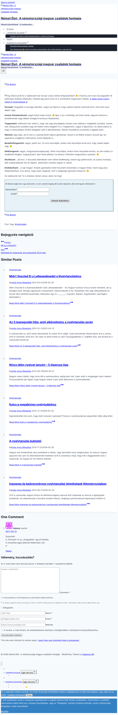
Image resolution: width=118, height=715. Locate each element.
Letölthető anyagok (13, 673)
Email (48, 619)
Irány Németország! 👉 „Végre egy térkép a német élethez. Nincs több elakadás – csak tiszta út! (40, 49)
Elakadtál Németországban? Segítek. (22, 46)
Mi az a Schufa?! (8, 244)
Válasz (9, 551)
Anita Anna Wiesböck (21, 282)
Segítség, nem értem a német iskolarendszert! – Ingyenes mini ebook (32, 36)
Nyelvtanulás (15, 270)
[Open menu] (3, 71)
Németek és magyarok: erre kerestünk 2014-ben (23, 251)
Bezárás (4, 711)
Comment (65, 592)
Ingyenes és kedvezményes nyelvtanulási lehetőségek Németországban (57, 483)
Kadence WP (88, 654)
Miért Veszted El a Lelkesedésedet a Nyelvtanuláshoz (45, 276)
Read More (39, 303)
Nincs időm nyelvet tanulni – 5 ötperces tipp (38, 364)
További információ (16, 695)
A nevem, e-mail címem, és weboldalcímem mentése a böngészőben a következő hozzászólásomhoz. (51, 630)
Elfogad (29, 695)
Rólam (9, 39)
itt (88, 603)
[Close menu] (1, 664)
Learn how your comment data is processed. (58, 640)
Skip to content (8, 2)
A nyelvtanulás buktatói (25, 441)
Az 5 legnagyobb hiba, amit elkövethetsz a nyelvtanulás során (51, 322)
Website (49, 625)
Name (49, 613)
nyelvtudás (20, 224)
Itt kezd (10, 29)
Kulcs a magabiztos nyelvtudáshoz (32, 404)
